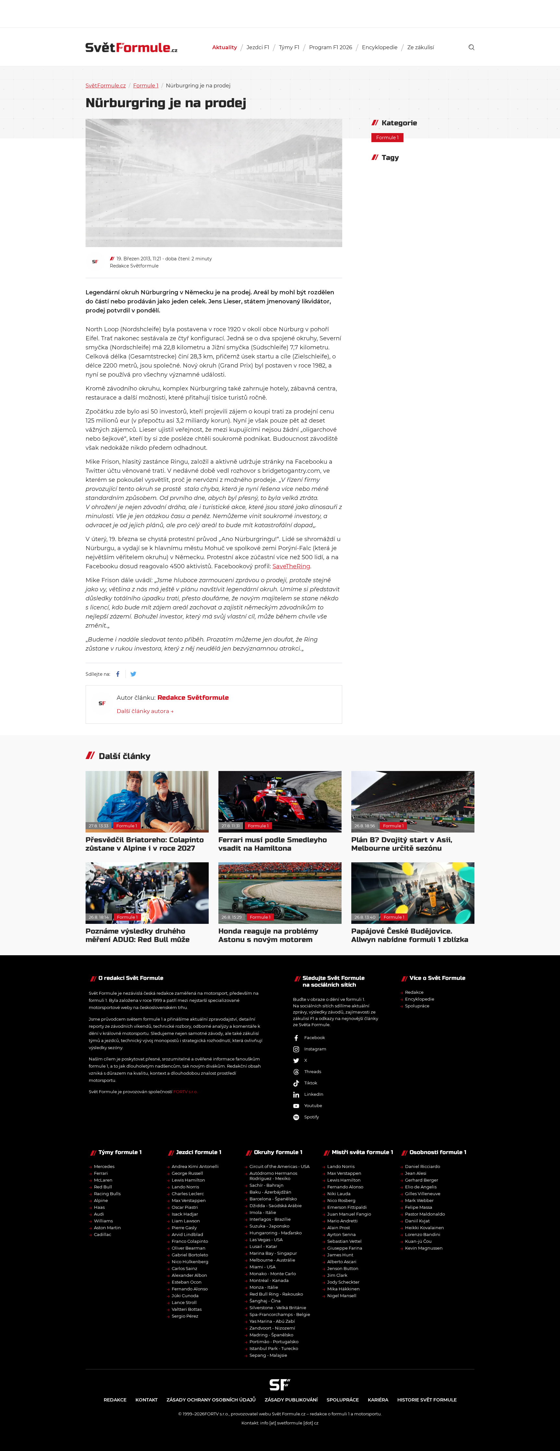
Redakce (414, 992)
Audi (99, 1214)
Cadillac (102, 1234)
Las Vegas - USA (266, 1239)
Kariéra (378, 1400)
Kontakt (146, 1400)
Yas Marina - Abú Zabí (272, 1321)
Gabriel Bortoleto (190, 1254)
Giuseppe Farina (344, 1248)
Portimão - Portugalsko (274, 1341)
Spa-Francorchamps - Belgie (280, 1314)
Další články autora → (145, 711)
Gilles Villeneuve (422, 1193)
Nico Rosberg (341, 1200)
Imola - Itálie (263, 1212)
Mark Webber (419, 1200)
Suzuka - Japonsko (269, 1226)
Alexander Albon (189, 1275)
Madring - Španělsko (271, 1334)
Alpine (101, 1200)
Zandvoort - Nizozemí (272, 1328)
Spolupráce (417, 1005)
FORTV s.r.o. (185, 1091)
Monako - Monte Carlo (273, 1273)
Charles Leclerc (188, 1193)
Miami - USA (262, 1266)
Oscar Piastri (185, 1207)
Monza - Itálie (264, 1287)
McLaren (103, 1180)
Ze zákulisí (420, 47)
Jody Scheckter (343, 1282)
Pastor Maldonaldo (425, 1214)
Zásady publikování (291, 1400)
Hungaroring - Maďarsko (276, 1232)
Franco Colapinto (190, 1241)
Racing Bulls (107, 1193)
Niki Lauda (339, 1193)
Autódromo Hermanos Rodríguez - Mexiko (273, 1176)
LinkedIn (313, 1094)
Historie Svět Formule (427, 1400)
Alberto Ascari (341, 1261)
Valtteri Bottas (187, 1309)
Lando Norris (185, 1186)
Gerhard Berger (421, 1180)
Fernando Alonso (190, 1288)
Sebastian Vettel (344, 1241)
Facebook (314, 1037)
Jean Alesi (415, 1173)
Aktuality (224, 47)
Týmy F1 (289, 47)
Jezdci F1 (258, 47)
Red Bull (103, 1186)
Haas (99, 1207)
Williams (103, 1220)
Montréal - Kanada (269, 1280)
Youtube (313, 1105)
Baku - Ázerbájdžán (270, 1192)
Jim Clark (337, 1275)
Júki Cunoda (185, 1295)
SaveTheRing (291, 566)
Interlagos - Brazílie (270, 1219)
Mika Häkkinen (343, 1288)
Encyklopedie (380, 47)
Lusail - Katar (263, 1246)
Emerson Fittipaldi (347, 1207)
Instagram (315, 1048)
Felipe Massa (418, 1207)
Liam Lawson (186, 1220)
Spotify (311, 1116)
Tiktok (310, 1082)
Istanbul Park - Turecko (274, 1348)
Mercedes (104, 1166)
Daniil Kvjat (417, 1220)
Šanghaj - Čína (265, 1300)
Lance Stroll (184, 1302)
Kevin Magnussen (424, 1248)
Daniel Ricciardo (422, 1166)
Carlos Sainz (184, 1268)
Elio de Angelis (421, 1186)
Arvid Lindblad (187, 1234)
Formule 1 (145, 86)
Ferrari (101, 1173)
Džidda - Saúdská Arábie (276, 1205)
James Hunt (340, 1254)
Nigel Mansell (341, 1295)
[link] (471, 47)
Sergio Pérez (185, 1316)
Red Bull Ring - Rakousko (276, 1294)
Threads (312, 1071)
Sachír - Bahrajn (267, 1185)
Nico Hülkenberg (190, 1261)
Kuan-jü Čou (418, 1241)
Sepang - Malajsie (268, 1355)
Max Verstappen (189, 1200)
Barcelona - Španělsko (273, 1198)
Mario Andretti (342, 1220)
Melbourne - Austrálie (272, 1260)
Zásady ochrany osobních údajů (211, 1400)
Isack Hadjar (185, 1214)
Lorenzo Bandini (422, 1234)
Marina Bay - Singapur (273, 1253)
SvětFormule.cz (106, 86)
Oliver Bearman (188, 1248)
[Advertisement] (280, 13)
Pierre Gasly (184, 1227)
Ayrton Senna (341, 1234)
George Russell (187, 1173)
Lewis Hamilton (188, 1180)
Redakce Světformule (134, 266)
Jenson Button (342, 1268)
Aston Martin (107, 1227)
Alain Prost (338, 1227)
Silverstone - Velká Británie (278, 1307)
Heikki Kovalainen (424, 1227)
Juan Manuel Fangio (349, 1214)
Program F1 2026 (330, 47)
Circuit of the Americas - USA (279, 1166)
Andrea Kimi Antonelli (195, 1166)
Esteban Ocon (187, 1282)
